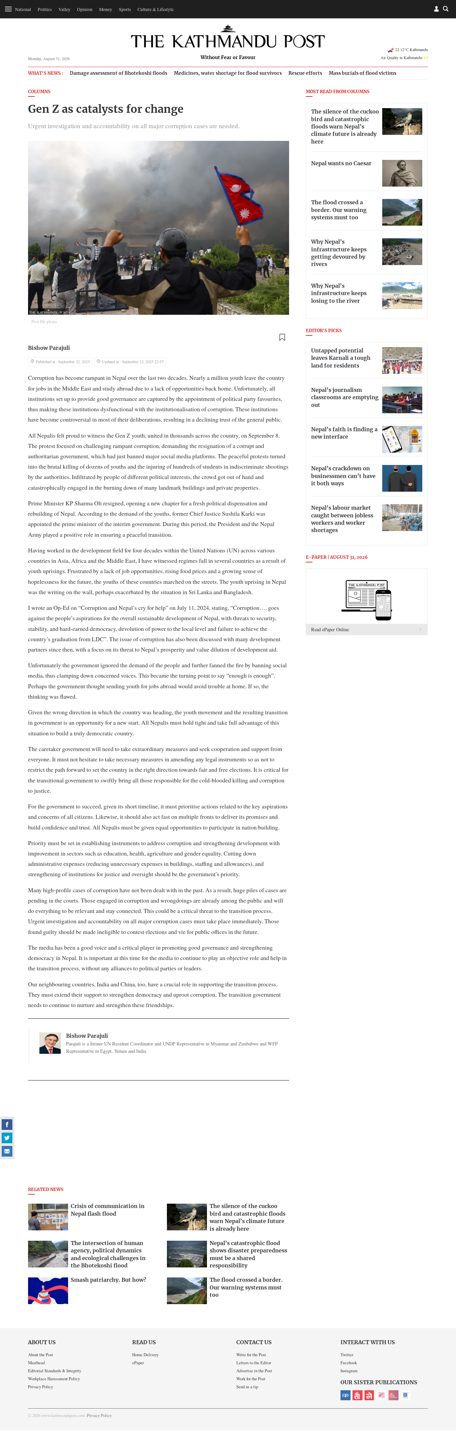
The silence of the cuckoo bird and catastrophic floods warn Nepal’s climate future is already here (345, 127)
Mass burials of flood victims (362, 73)
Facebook (348, 1363)
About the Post (40, 1355)
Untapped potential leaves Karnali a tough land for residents (341, 358)
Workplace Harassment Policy (54, 1379)
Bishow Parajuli (49, 348)
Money (105, 9)
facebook (7, 1124)
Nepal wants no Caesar (341, 163)
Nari (382, 1395)
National (23, 9)
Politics (45, 9)
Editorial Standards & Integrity (54, 1371)
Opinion (84, 9)
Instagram (349, 1371)
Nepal (370, 1395)
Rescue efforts (305, 73)
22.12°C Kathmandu (411, 49)
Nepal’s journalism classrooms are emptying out (345, 398)
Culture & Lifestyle (156, 9)
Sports (125, 9)
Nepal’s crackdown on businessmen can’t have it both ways (343, 476)
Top (443, 1398)
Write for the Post (251, 1355)
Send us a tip (247, 1387)
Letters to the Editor (253, 1363)
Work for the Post (250, 1379)
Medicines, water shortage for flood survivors (228, 73)
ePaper (138, 1363)
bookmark (282, 337)
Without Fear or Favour (228, 57)
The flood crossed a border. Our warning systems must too (339, 210)
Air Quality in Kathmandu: (404, 57)
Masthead (36, 1363)
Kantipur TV (406, 1395)
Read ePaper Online (330, 629)
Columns (39, 92)
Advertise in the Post (254, 1371)
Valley (64, 9)
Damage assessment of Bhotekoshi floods (118, 73)
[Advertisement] (158, 1135)
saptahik (358, 1395)
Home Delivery (145, 1355)
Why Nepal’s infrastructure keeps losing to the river (339, 293)
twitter (7, 1138)
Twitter (346, 1355)
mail (7, 1151)
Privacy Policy (40, 1387)
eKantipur (345, 1395)
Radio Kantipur (394, 1395)
